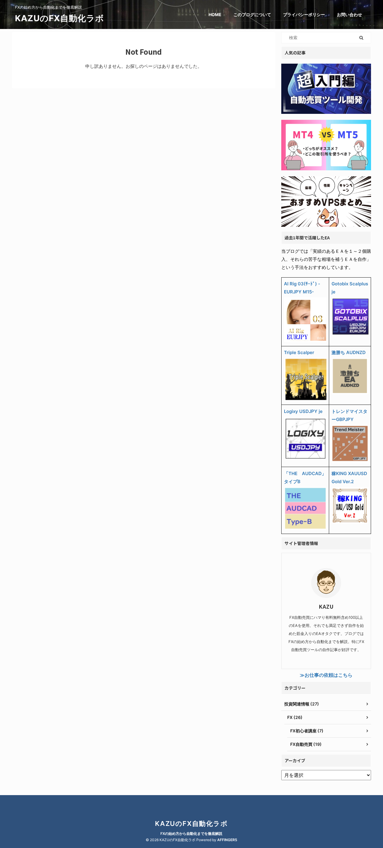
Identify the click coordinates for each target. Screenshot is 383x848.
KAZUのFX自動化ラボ (59, 18)
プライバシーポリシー (304, 14)
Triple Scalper (299, 352)
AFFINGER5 (227, 840)
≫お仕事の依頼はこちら (326, 675)
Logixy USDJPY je (303, 411)
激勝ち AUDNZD (349, 352)
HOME (215, 14)
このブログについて (252, 14)
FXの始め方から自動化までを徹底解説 (191, 833)
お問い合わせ (349, 14)
